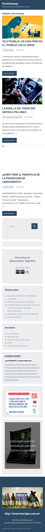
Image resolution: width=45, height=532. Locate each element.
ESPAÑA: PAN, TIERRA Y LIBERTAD (20, 302)
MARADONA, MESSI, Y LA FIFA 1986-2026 (22, 314)
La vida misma (8, 50)
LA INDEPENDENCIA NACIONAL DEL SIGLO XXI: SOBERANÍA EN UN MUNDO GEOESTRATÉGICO (23, 308)
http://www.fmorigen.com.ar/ (22, 513)
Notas (9, 343)
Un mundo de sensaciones (12, 117)
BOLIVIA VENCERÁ (14, 317)
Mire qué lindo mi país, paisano (18, 340)
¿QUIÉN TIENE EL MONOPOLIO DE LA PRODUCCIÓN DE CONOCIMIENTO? (21, 178)
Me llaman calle (13, 337)
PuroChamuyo (10, 3)
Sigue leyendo (9, 73)
